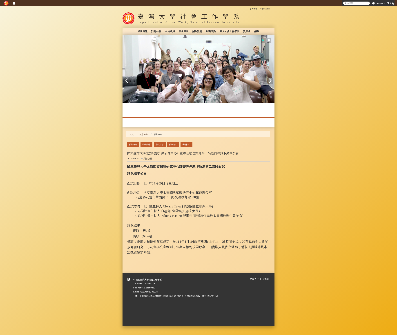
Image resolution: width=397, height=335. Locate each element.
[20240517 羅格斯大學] (198, 77)
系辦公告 (133, 144)
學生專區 (184, 31)
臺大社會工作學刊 (229, 31)
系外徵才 (173, 144)
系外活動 (159, 144)
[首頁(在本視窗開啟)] (14, 3)
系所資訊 (143, 31)
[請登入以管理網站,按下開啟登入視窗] (6, 3)
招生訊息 (197, 31)
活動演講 (146, 144)
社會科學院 (265, 9)
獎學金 (247, 31)
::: (248, 8)
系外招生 (186, 144)
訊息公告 (156, 31)
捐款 (256, 31)
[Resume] (263, 40)
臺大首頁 (254, 9)
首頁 (131, 134)
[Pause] (268, 40)
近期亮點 (211, 31)
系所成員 (170, 31)
